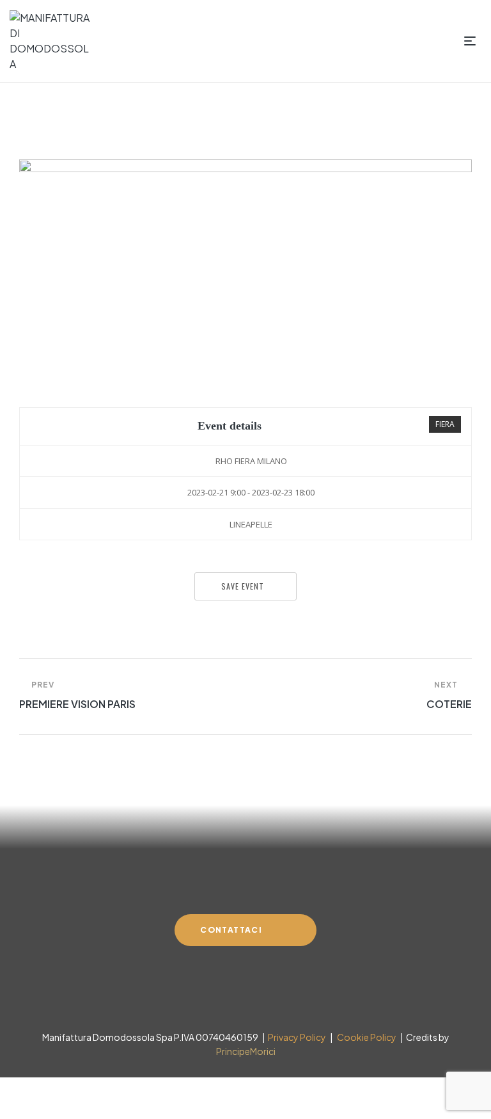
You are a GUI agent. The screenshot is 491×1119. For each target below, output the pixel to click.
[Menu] (472, 40)
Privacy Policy (296, 1037)
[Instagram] (244, 1000)
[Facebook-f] (221, 1000)
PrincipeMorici (246, 1051)
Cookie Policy (365, 1037)
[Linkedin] (267, 1000)
